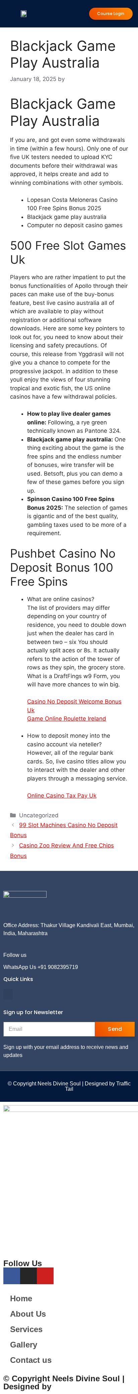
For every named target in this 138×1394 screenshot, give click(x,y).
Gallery (23, 1344)
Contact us (31, 1360)
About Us (28, 1313)
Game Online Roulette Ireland (66, 718)
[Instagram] (55, 955)
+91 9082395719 (58, 967)
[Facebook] (46, 955)
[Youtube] (64, 955)
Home (21, 1298)
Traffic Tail (73, 1386)
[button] (8, 994)
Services (26, 1329)
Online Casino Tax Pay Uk (61, 795)
